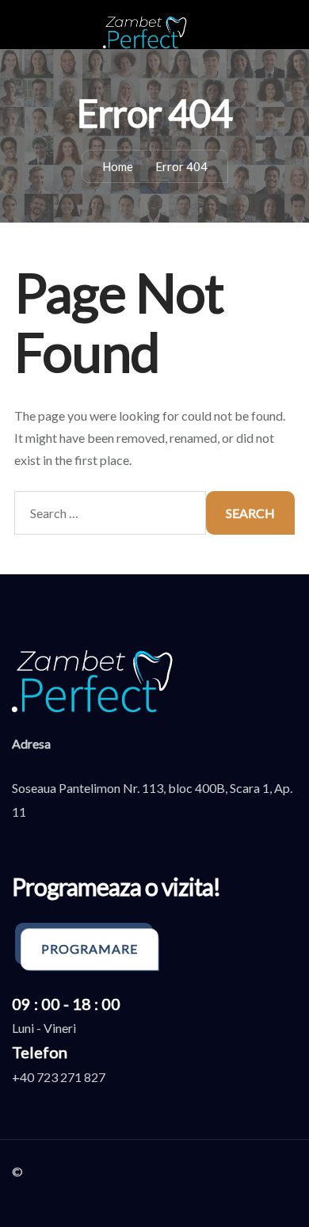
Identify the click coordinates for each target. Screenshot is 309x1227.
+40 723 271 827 (58, 1076)
